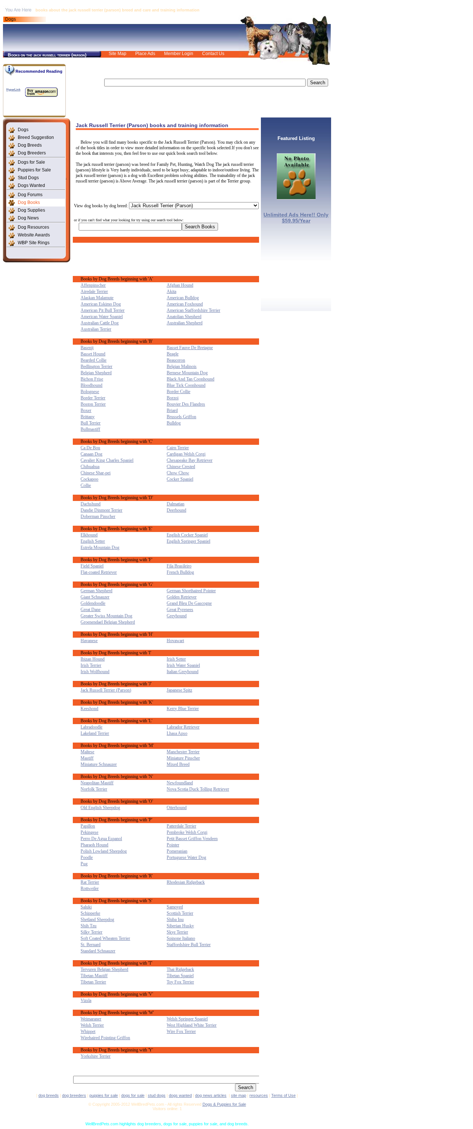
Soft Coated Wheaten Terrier (105, 938)
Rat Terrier (90, 882)
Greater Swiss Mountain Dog (106, 615)
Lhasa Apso (177, 733)
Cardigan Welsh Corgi (186, 454)
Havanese (89, 640)
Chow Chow (178, 472)
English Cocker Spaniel (187, 535)
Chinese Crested (181, 466)
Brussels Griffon (181, 416)
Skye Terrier (177, 932)
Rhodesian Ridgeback (186, 882)
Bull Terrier (91, 423)
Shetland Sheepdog (97, 919)
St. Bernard (91, 944)
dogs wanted (180, 1095)
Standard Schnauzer (98, 951)
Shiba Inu (175, 919)
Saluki (86, 907)
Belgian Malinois (182, 366)
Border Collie (178, 391)
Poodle (87, 857)
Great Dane (91, 609)
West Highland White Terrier (192, 1025)
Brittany (88, 416)
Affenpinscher (93, 285)
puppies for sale (103, 1095)
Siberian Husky (180, 925)
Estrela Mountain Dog (100, 547)
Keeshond (89, 708)
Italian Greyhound (182, 671)
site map (238, 1095)
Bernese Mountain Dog (187, 372)
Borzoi (172, 397)
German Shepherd (96, 590)
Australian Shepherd (185, 322)
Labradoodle (91, 727)
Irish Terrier (91, 665)
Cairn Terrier (178, 447)
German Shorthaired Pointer (191, 590)
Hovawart (175, 640)
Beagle (172, 354)
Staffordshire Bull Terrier (189, 944)
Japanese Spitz (179, 690)
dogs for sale (132, 1095)
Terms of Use (283, 1095)
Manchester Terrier (183, 751)
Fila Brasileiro (179, 566)
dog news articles (211, 1095)
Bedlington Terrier (96, 366)
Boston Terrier (93, 404)
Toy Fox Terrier (180, 982)
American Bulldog (183, 297)
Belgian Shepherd (96, 372)
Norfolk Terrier (94, 789)
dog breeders (74, 1095)
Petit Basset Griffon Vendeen (192, 838)
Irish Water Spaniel (183, 665)
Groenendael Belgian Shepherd (108, 622)
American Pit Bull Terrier (103, 310)
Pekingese (89, 832)
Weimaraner (91, 1018)
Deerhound (176, 510)
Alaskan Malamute (97, 297)
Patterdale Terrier (181, 826)
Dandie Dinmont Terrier (101, 510)
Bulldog (174, 423)
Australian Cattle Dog (100, 322)
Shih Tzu (88, 925)
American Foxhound (185, 304)
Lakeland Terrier (95, 733)
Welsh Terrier (92, 1025)
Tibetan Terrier (93, 982)
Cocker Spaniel (180, 479)
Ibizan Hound (93, 659)
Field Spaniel (92, 566)
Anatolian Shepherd (184, 316)
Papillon (88, 826)
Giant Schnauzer (95, 597)
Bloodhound (91, 385)
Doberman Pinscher (98, 516)
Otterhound (177, 807)
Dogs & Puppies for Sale (224, 1104)
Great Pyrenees (180, 609)
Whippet (88, 1031)
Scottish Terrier (180, 913)
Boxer (86, 410)
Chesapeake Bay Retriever (189, 460)
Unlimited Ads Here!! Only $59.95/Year (296, 218)
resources (258, 1095)
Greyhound (177, 615)
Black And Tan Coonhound (190, 379)
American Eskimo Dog (101, 304)
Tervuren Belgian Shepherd (104, 969)
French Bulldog (180, 572)
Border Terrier (93, 397)
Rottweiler (90, 888)
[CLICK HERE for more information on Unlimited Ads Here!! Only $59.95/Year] (296, 197)
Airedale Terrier (94, 291)
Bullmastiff (90, 429)
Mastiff (87, 758)
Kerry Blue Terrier (183, 708)
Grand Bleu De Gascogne (189, 603)
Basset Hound (93, 354)
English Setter (93, 541)
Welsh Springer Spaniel (187, 1018)
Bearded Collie (93, 360)
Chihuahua (90, 466)
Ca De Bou (90, 447)
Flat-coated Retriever (99, 572)
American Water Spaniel (102, 316)
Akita (171, 291)
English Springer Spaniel (188, 541)
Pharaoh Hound (94, 844)
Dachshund (91, 503)
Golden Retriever (182, 597)
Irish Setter (176, 659)
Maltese (87, 751)
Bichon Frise (92, 379)
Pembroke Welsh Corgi (187, 832)
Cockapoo (89, 479)
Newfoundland (180, 782)
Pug (84, 863)
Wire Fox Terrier (181, 1031)
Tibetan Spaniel (180, 975)
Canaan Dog (91, 454)
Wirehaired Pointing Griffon (105, 1037)
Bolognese (90, 391)
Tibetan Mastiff (94, 975)
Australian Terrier (96, 329)
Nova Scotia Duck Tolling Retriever (198, 789)
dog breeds (48, 1095)
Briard (172, 410)
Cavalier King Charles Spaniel (107, 460)
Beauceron (176, 360)
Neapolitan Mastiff (97, 782)
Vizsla (86, 1000)
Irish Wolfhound (95, 671)
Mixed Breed (178, 764)
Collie (86, 485)
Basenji (87, 347)
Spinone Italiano (181, 938)
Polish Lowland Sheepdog (104, 851)
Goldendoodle (93, 603)
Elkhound (89, 535)
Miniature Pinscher (183, 758)
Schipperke (90, 913)
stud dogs (157, 1095)
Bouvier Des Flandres (186, 404)
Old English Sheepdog (100, 807)
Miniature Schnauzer (99, 764)
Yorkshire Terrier (95, 1056)
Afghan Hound (180, 285)
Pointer (173, 844)
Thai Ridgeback (180, 969)
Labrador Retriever (183, 727)
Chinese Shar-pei (95, 472)
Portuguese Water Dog (186, 857)
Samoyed (175, 907)
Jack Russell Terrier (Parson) (106, 690)
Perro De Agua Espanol (101, 838)
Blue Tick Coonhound (186, 385)
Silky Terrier (91, 932)
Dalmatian (175, 503)
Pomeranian (177, 851)
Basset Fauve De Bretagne (190, 347)
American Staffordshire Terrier (193, 310)
